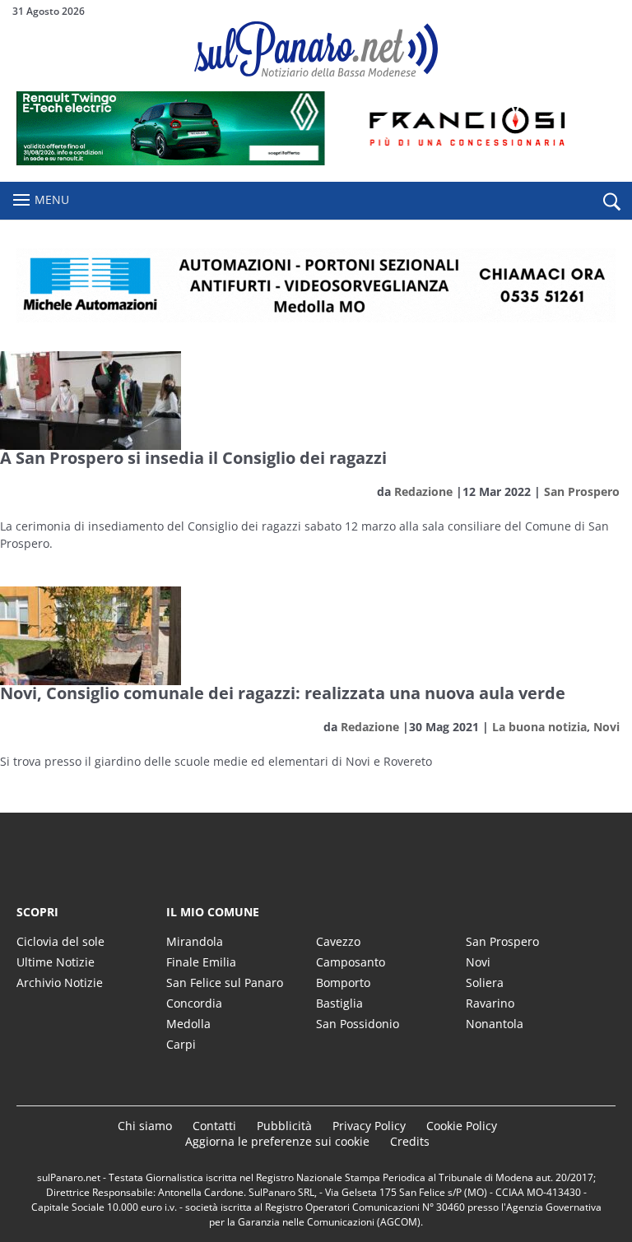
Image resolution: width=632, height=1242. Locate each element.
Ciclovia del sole (60, 941)
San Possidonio (357, 1023)
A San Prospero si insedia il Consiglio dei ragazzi (193, 458)
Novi (606, 727)
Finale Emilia (201, 962)
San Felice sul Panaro (224, 982)
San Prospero (582, 491)
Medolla (188, 1023)
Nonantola (494, 1023)
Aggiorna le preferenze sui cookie (277, 1141)
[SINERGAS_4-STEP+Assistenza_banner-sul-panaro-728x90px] (316, 161)
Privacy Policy (369, 1125)
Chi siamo (145, 1125)
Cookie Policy (461, 1125)
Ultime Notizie (55, 962)
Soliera (485, 982)
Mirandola (194, 941)
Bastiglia (339, 1003)
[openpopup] (611, 201)
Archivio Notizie (59, 982)
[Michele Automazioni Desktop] (316, 285)
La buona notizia (539, 727)
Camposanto (350, 962)
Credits (410, 1141)
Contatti (214, 1125)
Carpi (181, 1044)
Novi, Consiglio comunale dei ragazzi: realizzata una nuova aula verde (282, 693)
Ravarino (490, 1003)
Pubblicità (284, 1125)
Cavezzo (338, 941)
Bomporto (343, 982)
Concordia (194, 1003)
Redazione (423, 491)
